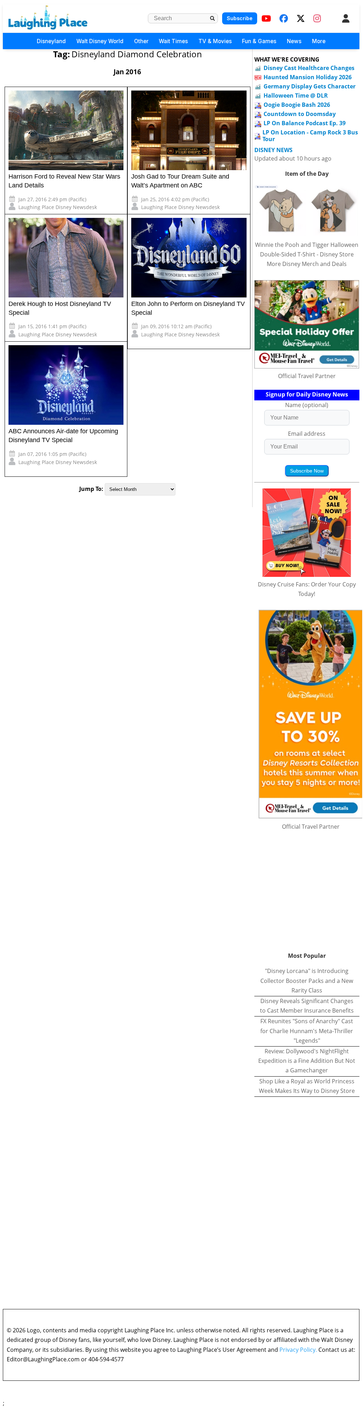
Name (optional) (306, 405)
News (294, 41)
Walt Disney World (99, 41)
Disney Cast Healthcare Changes (309, 68)
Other (141, 41)
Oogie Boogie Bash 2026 (297, 105)
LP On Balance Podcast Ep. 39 (305, 123)
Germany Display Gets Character (310, 86)
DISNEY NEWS (273, 150)
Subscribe (240, 18)
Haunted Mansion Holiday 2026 (308, 77)
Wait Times (173, 41)
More (318, 41)
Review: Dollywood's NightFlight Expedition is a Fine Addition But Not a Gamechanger (306, 1060)
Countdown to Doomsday (300, 114)
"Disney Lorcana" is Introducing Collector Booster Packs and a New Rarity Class (306, 980)
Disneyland (51, 41)
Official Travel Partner (307, 376)
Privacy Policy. (298, 1350)
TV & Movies (215, 41)
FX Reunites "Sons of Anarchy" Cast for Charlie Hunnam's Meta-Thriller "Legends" (306, 1030)
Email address (306, 434)
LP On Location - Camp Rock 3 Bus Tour (310, 135)
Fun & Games (259, 41)
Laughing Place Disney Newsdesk (57, 207)
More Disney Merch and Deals (307, 264)
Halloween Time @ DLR (296, 95)
